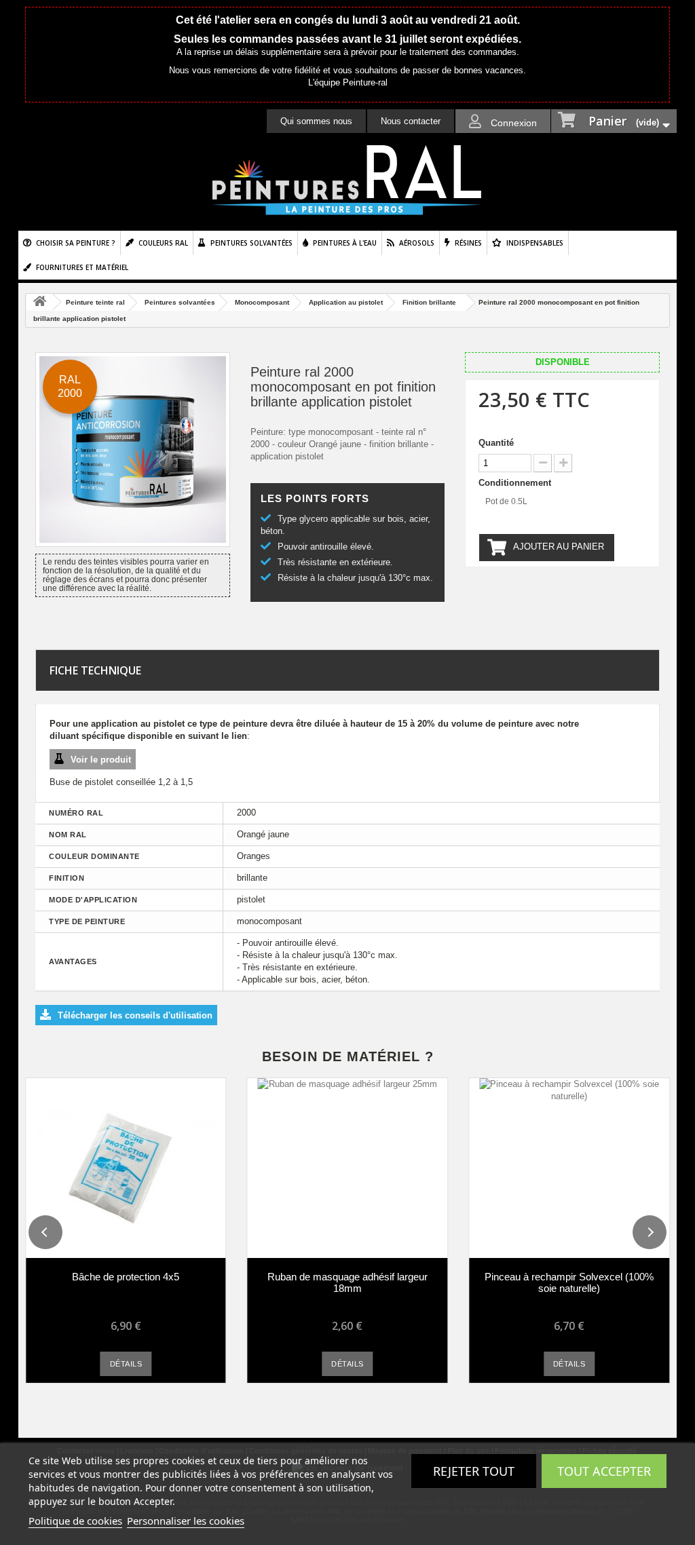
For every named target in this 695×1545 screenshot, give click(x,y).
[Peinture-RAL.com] (347, 180)
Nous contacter (410, 121)
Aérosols (416, 243)
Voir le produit (101, 760)
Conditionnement (516, 483)
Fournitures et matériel (82, 267)
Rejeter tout (473, 1471)
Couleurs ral (163, 243)
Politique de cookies (75, 1520)
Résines (468, 243)
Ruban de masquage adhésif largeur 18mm (347, 1282)
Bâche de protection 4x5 (125, 1276)
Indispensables (534, 243)
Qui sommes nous (316, 121)
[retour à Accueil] (39, 302)
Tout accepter (604, 1471)
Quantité (496, 443)
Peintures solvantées (251, 243)
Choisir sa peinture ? (75, 243)
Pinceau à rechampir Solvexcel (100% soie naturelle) (569, 1282)
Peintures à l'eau (345, 243)
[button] (45, 1232)
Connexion (512, 122)
